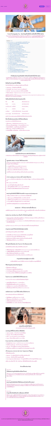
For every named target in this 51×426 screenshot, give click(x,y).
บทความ (5, 6)
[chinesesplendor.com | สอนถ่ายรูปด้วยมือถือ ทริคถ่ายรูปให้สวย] (25, 6)
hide (11, 40)
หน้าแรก (2, 6)
